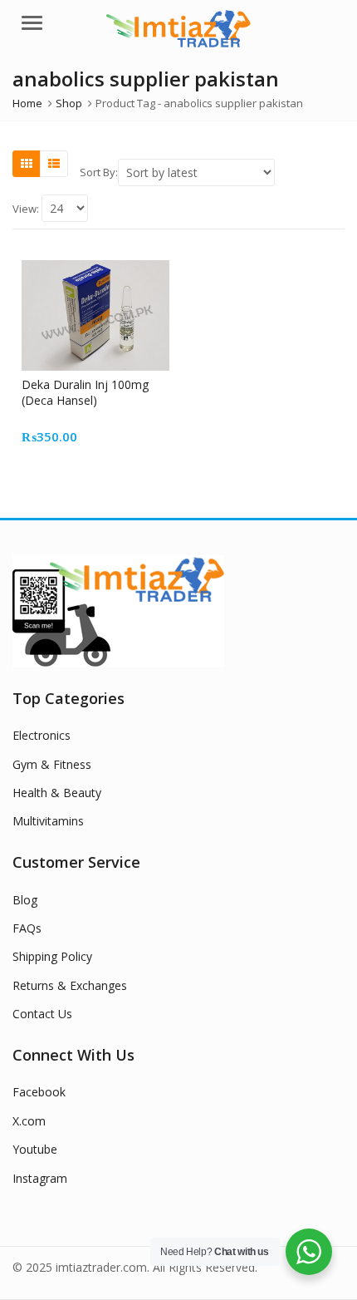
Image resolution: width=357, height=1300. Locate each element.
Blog (24, 900)
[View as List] (54, 163)
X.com (29, 1121)
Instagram (39, 1178)
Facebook (39, 1092)
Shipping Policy (52, 956)
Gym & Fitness (51, 764)
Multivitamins (48, 821)
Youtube (34, 1149)
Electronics (41, 735)
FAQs (27, 928)
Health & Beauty (56, 792)
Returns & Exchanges (69, 985)
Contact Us (42, 1014)
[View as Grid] (26, 163)
